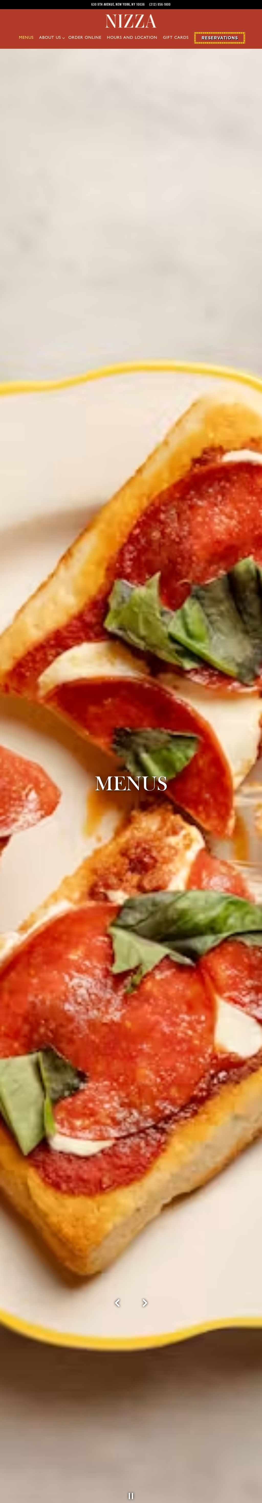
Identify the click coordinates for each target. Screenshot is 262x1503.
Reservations (220, 37)
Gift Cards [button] (176, 38)
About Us (51, 38)
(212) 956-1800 (160, 4)
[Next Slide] (144, 1307)
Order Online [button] (84, 38)
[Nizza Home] (131, 21)
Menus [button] (26, 38)
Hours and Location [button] (132, 38)
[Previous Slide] (117, 1307)
